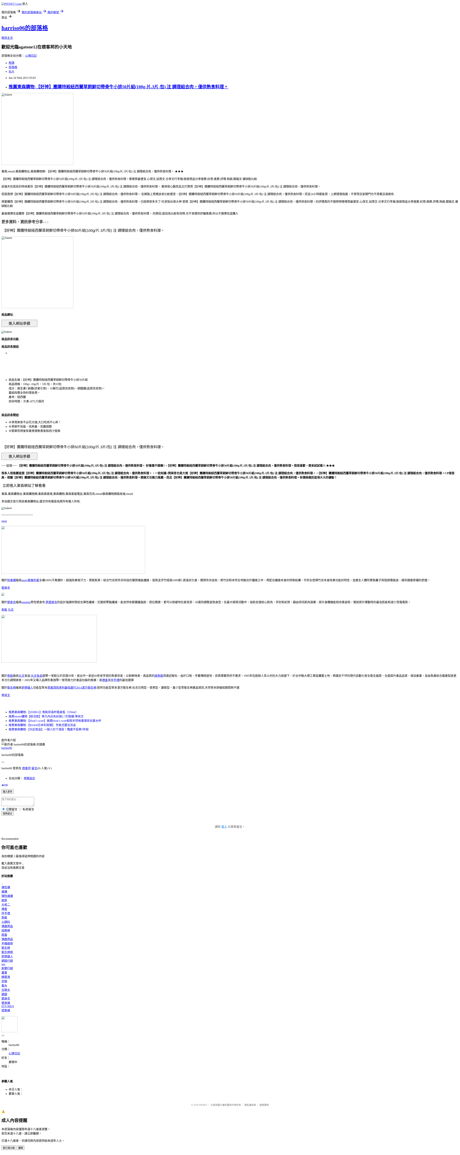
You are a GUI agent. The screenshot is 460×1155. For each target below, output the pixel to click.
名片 (11, 71)
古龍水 (5, 989)
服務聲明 (264, 1105)
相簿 (11, 62)
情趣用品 (7, 926)
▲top (4, 784)
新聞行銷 (7, 968)
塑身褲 (5, 1002)
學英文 (5, 695)
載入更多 (7, 791)
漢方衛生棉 (89, 687)
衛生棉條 (7, 952)
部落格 (13, 67)
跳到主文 (7, 37)
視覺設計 (29, 778)
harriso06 (6, 747)
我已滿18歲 (9, 1148)
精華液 (5, 976)
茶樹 (4, 981)
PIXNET (203, 1105)
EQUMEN (7, 1006)
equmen (26, 602)
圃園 (4, 994)
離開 (20, 1148)
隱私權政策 (250, 1105)
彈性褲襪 (7, 896)
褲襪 (4, 891)
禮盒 (105, 680)
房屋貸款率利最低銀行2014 (64, 687)
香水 (4, 985)
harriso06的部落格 (24, 28)
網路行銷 (7, 960)
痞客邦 (26, 768)
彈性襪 (5, 887)
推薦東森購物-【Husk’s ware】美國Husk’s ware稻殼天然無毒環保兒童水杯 (55, 720)
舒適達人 (27, 687)
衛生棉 (11, 687)
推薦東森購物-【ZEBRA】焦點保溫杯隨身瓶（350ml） (43, 712)
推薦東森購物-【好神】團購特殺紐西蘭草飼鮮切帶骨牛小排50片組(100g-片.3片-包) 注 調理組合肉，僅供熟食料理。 (118, 86)
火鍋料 (5, 921)
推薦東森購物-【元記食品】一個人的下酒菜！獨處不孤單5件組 (49, 729)
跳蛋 (4, 934)
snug (4, 521)
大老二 (5, 904)
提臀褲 (5, 1010)
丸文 (11, 609)
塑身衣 (5, 587)
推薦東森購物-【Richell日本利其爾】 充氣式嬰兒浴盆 (42, 725)
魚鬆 (4, 609)
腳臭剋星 (33, 580)
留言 (34, 768)
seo (3, 964)
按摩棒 (5, 930)
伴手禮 (115, 680)
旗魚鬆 (159, 675)
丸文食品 (36, 675)
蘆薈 (4, 972)
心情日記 (31, 55)
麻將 (4, 900)
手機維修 (7, 943)
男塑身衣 (51, 602)
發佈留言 (7, 813)
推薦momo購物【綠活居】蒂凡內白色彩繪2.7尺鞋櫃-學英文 (46, 716)
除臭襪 (11, 580)
